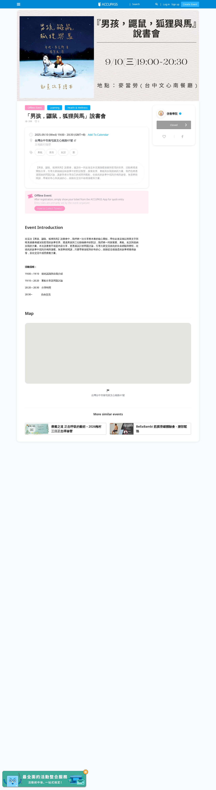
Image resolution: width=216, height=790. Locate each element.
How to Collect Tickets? (49, 208)
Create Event (190, 4)
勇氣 (40, 152)
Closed (174, 125)
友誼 (63, 152)
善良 (51, 152)
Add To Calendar (98, 135)
